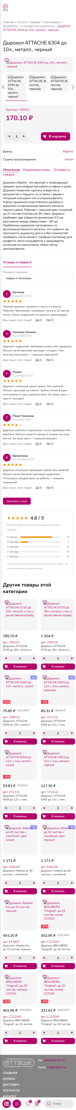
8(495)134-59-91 (54, 1060)
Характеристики (36, 169)
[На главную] (6, 1103)
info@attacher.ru (56, 1067)
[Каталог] (16, 1103)
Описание (11, 169)
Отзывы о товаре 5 (17, 262)
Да (38, 320)
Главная (8, 22)
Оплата (9, 1079)
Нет (50, 320)
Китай (69, 159)
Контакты (11, 1090)
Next (73, 87)
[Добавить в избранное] (6, 60)
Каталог (10, 1096)
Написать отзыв (17, 501)
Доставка (11, 1085)
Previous (3, 87)
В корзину (57, 136)
